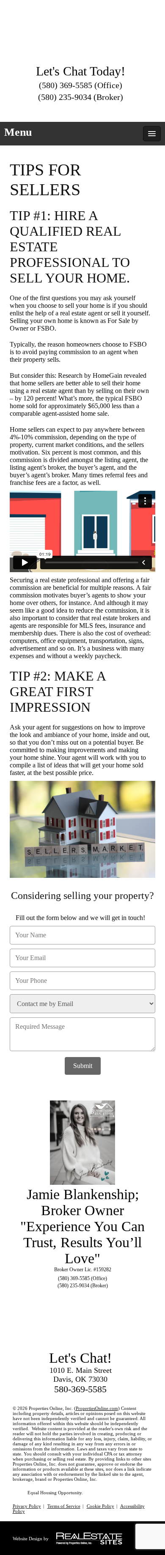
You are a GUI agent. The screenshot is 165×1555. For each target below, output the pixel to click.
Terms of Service (63, 1506)
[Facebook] (81, 110)
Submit (82, 1065)
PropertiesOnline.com (97, 1408)
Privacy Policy (27, 1506)
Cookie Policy (100, 1506)
